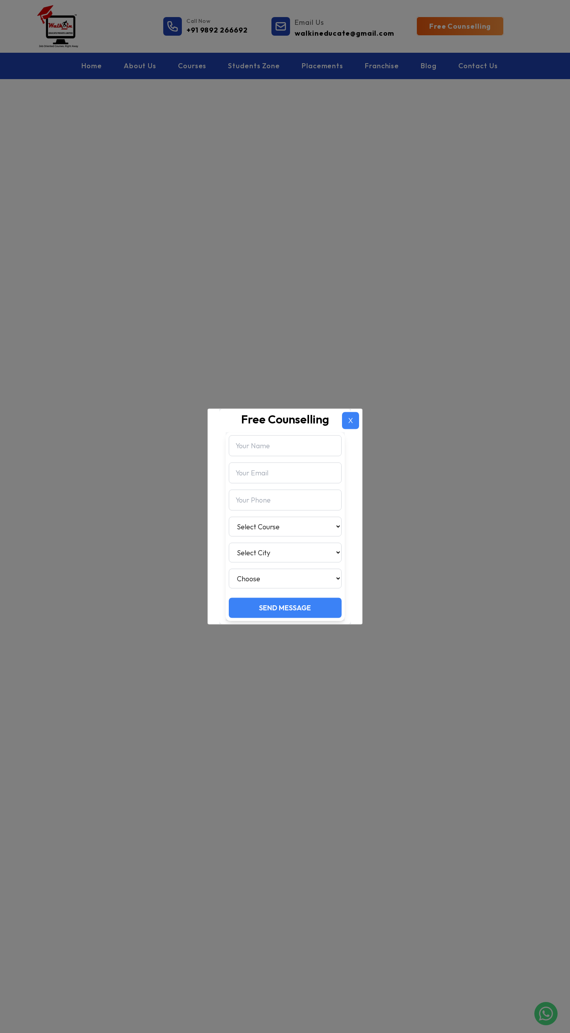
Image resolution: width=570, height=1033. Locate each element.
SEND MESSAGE (285, 607)
